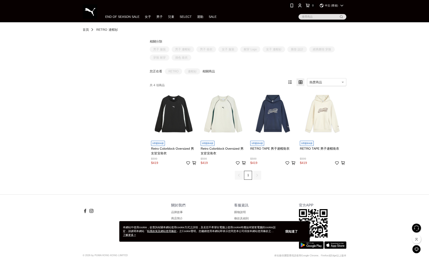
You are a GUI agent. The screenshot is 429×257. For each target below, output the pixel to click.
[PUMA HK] (90, 11)
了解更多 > (129, 235)
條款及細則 (241, 218)
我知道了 (291, 231)
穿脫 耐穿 (159, 57)
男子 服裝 (159, 49)
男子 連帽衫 (183, 49)
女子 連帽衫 (274, 49)
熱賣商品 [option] (315, 82)
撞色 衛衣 (181, 57)
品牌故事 (177, 212)
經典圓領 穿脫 (322, 49)
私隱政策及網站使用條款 (162, 231)
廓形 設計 (297, 49)
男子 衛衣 (206, 49)
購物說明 (240, 212)
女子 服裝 (228, 49)
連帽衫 (113, 29)
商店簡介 (177, 218)
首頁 (86, 29)
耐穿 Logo (250, 49)
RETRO (101, 29)
